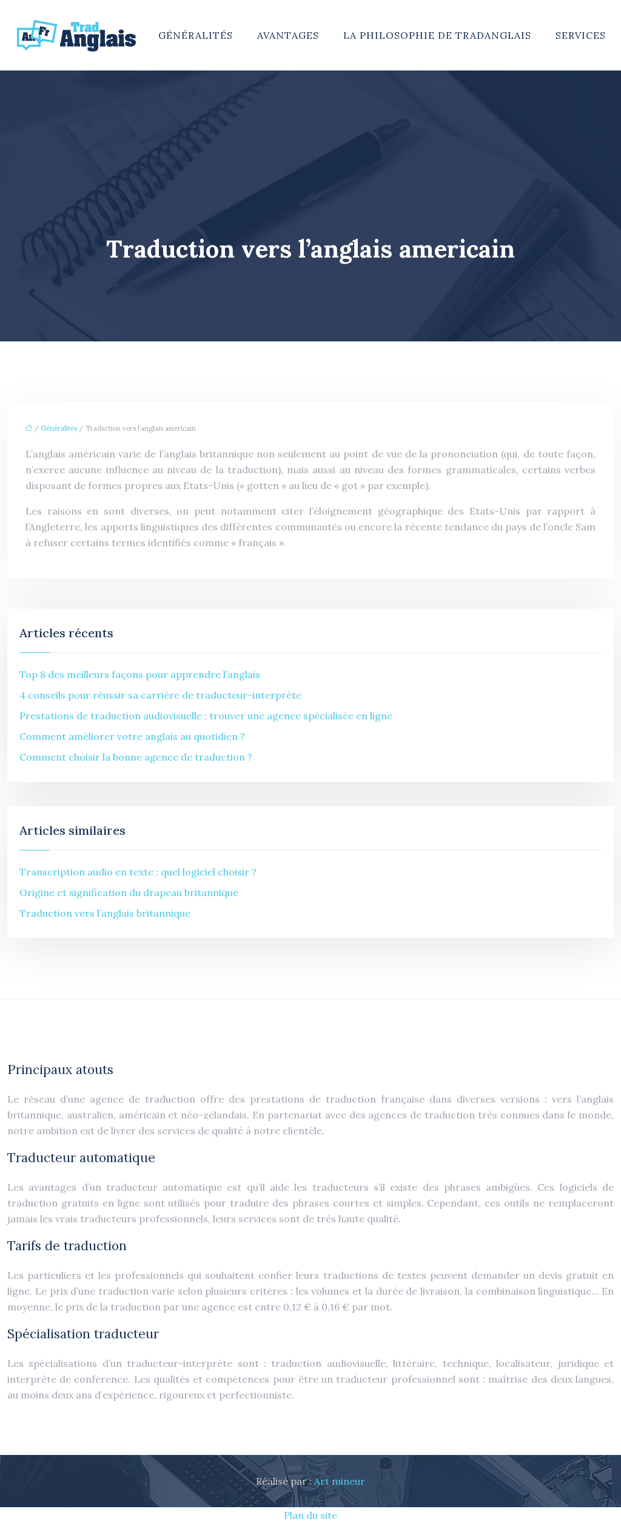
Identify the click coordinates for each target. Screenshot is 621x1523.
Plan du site (310, 1515)
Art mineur (339, 1481)
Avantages (288, 35)
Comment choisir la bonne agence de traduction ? (135, 757)
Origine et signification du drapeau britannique (128, 892)
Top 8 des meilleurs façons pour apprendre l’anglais (139, 674)
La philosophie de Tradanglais (437, 35)
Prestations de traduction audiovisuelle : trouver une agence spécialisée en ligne (205, 716)
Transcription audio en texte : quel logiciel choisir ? (138, 872)
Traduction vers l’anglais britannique (104, 913)
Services (581, 35)
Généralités (195, 35)
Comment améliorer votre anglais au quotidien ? (132, 736)
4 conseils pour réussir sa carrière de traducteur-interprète (160, 695)
